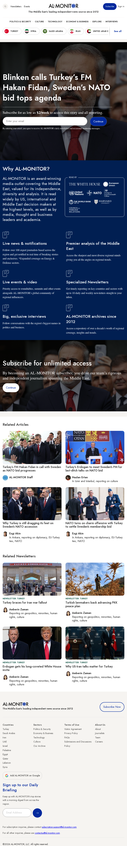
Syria (5, 767)
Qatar (5, 758)
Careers (99, 741)
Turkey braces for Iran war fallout (25, 602)
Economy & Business (77, 22)
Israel (5, 746)
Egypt (5, 754)
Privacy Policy (71, 733)
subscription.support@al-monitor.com (59, 827)
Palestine (7, 750)
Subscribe (110, 6)
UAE (5, 741)
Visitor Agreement (73, 729)
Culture (39, 22)
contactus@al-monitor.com (47, 833)
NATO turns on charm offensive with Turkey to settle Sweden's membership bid (94, 525)
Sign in (121, 6)
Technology (55, 22)
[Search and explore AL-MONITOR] (5, 6)
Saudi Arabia (9, 733)
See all (118, 31)
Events (27, 6)
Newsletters (16, 6)
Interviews (112, 22)
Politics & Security (20, 22)
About (98, 729)
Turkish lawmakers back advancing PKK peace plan (91, 604)
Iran (4, 737)
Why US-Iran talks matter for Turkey (89, 666)
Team (97, 737)
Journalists (99, 733)
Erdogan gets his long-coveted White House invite (32, 668)
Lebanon (7, 762)
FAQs (67, 737)
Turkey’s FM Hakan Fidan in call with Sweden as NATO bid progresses (32, 469)
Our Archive (39, 746)
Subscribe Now (112, 707)
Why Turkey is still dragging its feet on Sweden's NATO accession (28, 525)
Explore (97, 22)
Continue (11, 388)
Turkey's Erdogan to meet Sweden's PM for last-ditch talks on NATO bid (93, 469)
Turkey (6, 729)
